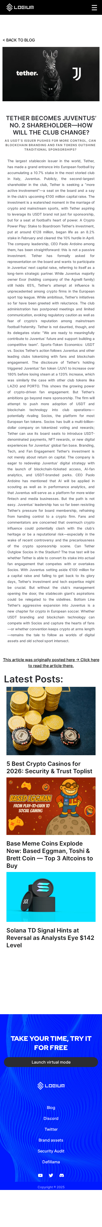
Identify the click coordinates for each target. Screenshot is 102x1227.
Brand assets (51, 1140)
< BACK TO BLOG (18, 40)
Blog (51, 1107)
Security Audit (51, 1150)
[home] (19, 7)
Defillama (51, 1161)
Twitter (51, 1129)
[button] (94, 7)
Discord (51, 1118)
